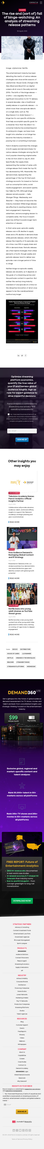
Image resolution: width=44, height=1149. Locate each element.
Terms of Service (17, 1139)
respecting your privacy (20, 407)
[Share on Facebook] (25, 355)
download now (22, 901)
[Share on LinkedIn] (18, 355)
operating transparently (22, 409)
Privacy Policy (27, 1139)
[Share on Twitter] (22, 355)
